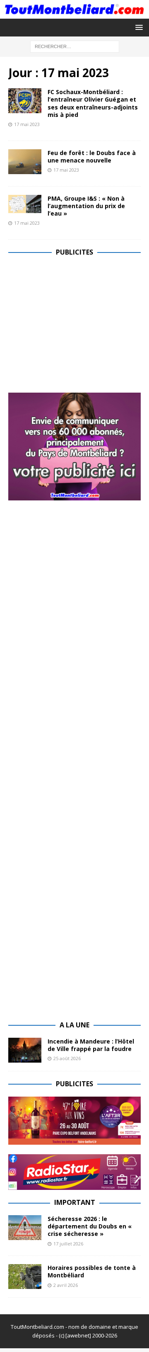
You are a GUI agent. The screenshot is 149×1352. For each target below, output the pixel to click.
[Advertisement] (77, 323)
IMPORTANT (74, 1202)
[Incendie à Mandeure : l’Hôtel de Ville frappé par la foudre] (24, 1050)
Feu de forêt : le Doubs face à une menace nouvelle (92, 156)
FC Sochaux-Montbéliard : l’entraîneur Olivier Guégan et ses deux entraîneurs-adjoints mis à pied (93, 103)
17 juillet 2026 (68, 1243)
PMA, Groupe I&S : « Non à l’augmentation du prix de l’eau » (86, 205)
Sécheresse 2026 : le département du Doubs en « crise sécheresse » (90, 1226)
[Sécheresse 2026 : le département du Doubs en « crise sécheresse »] (24, 1227)
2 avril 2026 (65, 1285)
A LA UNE (74, 1024)
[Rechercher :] (74, 46)
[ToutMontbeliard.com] (74, 13)
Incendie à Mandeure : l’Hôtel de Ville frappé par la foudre (91, 1045)
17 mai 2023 (27, 124)
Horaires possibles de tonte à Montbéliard (92, 1271)
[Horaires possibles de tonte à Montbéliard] (24, 1276)
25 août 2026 (67, 1058)
